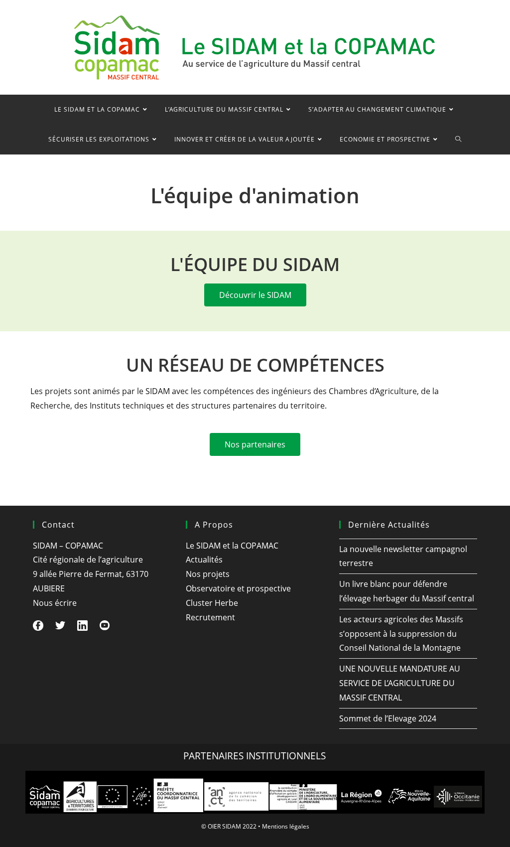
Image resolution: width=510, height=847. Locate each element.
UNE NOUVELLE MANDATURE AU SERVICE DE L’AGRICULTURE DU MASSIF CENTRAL (399, 683)
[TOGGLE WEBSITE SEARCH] (458, 139)
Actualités (204, 559)
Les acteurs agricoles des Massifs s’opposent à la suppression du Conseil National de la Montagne (401, 634)
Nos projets (208, 573)
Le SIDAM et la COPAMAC (232, 545)
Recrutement (210, 617)
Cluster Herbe (212, 602)
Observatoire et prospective (238, 588)
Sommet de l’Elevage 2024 (387, 718)
